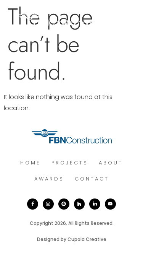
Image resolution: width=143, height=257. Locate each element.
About (111, 162)
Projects (69, 162)
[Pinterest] (63, 204)
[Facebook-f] (32, 204)
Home (30, 162)
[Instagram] (48, 204)
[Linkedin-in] (94, 204)
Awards (49, 178)
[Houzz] (79, 204)
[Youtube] (110, 204)
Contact (92, 178)
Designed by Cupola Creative (71, 239)
